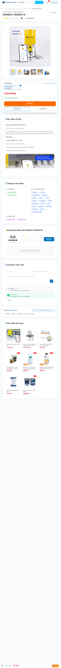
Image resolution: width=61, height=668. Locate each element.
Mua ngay (55, 665)
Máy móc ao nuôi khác (29, 313)
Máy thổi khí (20, 313)
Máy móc (20, 8)
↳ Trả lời (9, 300)
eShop (5, 8)
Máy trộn (7, 313)
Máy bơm (13, 313)
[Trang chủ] (1, 8)
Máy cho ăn (27, 8)
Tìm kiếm (40, 2)
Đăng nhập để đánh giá (49, 239)
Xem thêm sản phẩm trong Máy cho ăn (43, 310)
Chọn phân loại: (8, 83)
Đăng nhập (54, 2)
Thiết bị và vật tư (13, 8)
